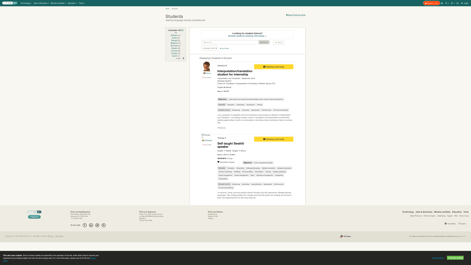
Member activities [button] (58, 3)
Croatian (174, 53)
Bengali (174, 40)
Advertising (441, 216)
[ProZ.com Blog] (103, 225)
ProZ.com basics (430, 216)
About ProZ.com (416, 216)
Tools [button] (81, 3)
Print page (59, 236)
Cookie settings (438, 258)
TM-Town (462, 236)
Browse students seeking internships (246, 35)
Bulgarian (174, 43)
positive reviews (227, 162)
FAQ (456, 216)
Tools (466, 211)
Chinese (174, 50)
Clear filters (225, 48)
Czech (174, 56)
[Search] (458, 3)
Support (450, 216)
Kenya (208, 73)
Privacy (51, 236)
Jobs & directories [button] (40, 3)
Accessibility (451, 224)
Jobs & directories (424, 211)
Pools (167, 8)
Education (457, 211)
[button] (447, 3)
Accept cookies (456, 258)
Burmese (174, 45)
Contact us (34, 217)
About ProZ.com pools (296, 15)
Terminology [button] (25, 3)
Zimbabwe (208, 140)
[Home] (442, 3)
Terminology (408, 211)
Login (466, 3)
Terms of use (464, 216)
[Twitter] (97, 225)
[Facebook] (84, 225)
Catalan (174, 48)
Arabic (174, 38)
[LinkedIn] (91, 225)
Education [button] (72, 3)
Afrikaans (174, 35)
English (463, 224)
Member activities (442, 211)
